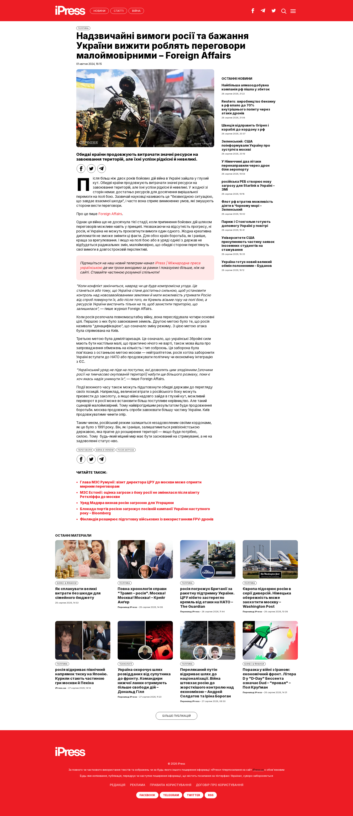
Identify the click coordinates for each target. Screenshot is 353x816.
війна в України (105, 450)
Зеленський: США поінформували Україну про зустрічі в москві (246, 145)
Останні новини (237, 78)
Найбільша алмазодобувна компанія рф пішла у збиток (246, 87)
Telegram (171, 795)
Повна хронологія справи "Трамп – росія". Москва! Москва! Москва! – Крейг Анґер (142, 595)
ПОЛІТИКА (83, 28)
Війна (136, 11)
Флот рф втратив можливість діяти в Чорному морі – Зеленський (247, 205)
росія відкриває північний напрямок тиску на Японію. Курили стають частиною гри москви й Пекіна (81, 676)
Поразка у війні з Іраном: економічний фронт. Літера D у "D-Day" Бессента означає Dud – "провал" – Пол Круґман (269, 678)
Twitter (193, 795)
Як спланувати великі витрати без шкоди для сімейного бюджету (78, 593)
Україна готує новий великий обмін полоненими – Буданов (247, 264)
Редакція (117, 785)
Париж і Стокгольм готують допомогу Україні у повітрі (246, 224)
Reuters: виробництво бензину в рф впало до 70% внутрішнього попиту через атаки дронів (248, 107)
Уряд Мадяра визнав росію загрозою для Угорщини (127, 503)
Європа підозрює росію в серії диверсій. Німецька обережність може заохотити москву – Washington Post (267, 598)
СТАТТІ (119, 11)
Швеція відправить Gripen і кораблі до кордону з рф (245, 127)
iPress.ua (258, 769)
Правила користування (170, 785)
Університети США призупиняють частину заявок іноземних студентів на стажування (248, 244)
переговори (85, 450)
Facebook (147, 795)
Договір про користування (219, 785)
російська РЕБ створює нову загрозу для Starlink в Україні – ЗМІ (248, 185)
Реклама (137, 785)
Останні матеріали (73, 535)
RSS (210, 795)
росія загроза (126, 450)
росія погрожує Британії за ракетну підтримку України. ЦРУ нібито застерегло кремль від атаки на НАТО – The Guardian (207, 598)
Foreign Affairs (110, 214)
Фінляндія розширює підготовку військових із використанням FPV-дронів (146, 519)
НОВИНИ (99, 11)
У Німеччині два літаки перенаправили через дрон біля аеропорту (246, 165)
